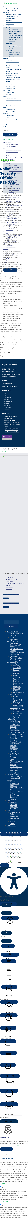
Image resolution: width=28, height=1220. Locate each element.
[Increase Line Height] (6, 933)
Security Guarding (14, 29)
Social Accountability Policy (12, 432)
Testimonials (9, 94)
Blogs (12, 823)
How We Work (6, 90)
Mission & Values (10, 18)
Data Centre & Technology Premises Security (16, 769)
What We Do (6, 26)
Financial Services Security (13, 77)
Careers (5, 96)
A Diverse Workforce (11, 98)
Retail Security (10, 60)
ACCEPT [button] (19, 1145)
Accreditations (10, 92)
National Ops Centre (14, 52)
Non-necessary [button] (4, 1201)
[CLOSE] (6, 1149)
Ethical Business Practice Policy (13, 422)
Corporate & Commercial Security (15, 725)
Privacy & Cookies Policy (11, 430)
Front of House (13, 39)
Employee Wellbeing (11, 119)
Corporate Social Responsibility (14, 22)
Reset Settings (9, 1121)
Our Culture (9, 104)
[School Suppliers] (7, 439)
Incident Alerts (13, 45)
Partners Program (10, 109)
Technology (9, 50)
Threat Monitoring (14, 48)
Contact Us (6, 126)
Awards (7, 403)
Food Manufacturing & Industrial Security (16, 762)
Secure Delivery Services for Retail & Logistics (18, 683)
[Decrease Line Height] (6, 941)
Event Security (13, 33)
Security (8, 27)
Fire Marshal (12, 41)
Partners (5, 107)
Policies (8, 117)
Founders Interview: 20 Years (13, 14)
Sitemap (7, 409)
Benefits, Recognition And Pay (14, 100)
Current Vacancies (11, 105)
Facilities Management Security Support (17, 730)
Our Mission (8, 397)
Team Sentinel (10, 24)
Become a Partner (10, 111)
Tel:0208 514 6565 (7, 383)
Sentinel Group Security (12, 8)
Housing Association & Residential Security (15, 743)
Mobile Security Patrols (15, 31)
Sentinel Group (7, 6)
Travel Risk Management (15, 46)
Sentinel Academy (11, 10)
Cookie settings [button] (11, 1145)
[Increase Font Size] (6, 905)
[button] (4, 865)
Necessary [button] (2, 1183)
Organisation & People (12, 16)
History (7, 395)
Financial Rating (10, 115)
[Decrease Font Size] (6, 913)
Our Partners (8, 399)
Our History (9, 20)
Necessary (4, 1187)
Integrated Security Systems (17, 715)
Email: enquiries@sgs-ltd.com (9, 386)
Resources (5, 113)
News (7, 123)
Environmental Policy (10, 420)
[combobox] (14, 834)
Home (6, 394)
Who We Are (6, 12)
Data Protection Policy (11, 416)
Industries (5, 58)
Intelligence (9, 43)
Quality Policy (8, 418)
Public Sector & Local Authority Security (16, 736)
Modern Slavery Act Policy (12, 428)
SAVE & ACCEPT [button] (4, 1219)
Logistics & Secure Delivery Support (16, 755)
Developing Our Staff (11, 102)
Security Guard (9, 577)
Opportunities (8, 405)
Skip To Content (4, 1117)
